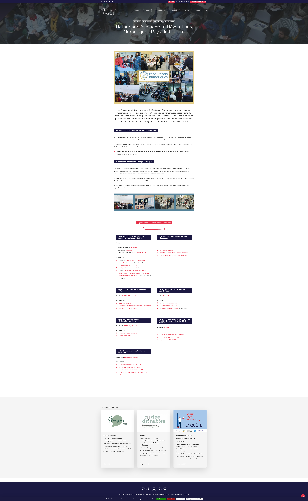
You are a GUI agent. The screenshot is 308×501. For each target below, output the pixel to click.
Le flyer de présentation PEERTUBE (129, 367)
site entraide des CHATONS (129, 265)
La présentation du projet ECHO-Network (172, 334)
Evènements (147, 21)
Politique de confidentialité (182, 494)
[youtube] (109, 1)
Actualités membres (181, 438)
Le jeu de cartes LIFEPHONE (168, 340)
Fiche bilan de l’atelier (125, 335)
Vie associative (169, 21)
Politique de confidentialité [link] (194, 499)
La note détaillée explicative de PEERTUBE (131, 369)
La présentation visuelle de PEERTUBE (130, 364)
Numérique (158, 21)
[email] (112, 1)
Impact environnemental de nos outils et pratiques (174, 252)
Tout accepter (161, 499)
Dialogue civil (191, 438)
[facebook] (104, 1)
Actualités (137, 21)
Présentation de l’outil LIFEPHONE (170, 337)
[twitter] (101, 1)
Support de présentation (126, 303)
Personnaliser (180, 499)
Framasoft (129, 250)
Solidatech (134, 247)
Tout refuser (170, 499)
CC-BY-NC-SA (122, 494)
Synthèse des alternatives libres (128, 308)
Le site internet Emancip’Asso (168, 303)
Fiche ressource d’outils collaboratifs (129, 333)
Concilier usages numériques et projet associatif (173, 255)
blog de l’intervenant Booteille (129, 268)
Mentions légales (170, 494)
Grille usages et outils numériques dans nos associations (135, 305)
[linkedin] (106, 1)
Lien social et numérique (166, 250)
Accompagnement (181, 435)
